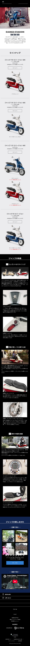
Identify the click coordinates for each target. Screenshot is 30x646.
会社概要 (19, 640)
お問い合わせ (8, 598)
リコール (15, 609)
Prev (2, 18)
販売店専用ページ (8, 639)
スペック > (15, 68)
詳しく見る (15, 562)
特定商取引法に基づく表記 (18, 639)
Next (27, 18)
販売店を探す (8, 594)
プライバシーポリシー (11, 640)
